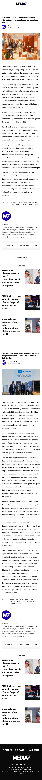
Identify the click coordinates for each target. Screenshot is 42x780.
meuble (18, 204)
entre (31, 600)
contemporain (22, 202)
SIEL (19, 603)
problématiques (31, 601)
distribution (24, 600)
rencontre (13, 603)
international (33, 202)
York (36, 204)
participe (24, 204)
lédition (12, 601)
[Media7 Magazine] (21, 3)
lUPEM (23, 601)
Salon (31, 204)
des (17, 600)
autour (12, 600)
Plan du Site (33, 750)
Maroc (12, 204)
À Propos (7, 750)
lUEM (18, 601)
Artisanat (13, 202)
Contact (19, 750)
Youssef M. (14, 26)
